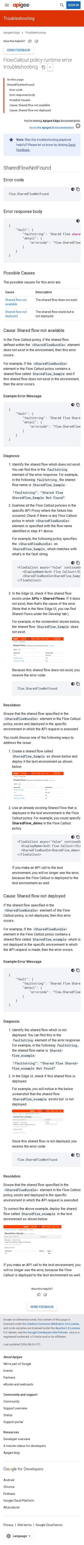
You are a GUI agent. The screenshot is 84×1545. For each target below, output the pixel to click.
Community (11, 1401)
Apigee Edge (11, 32)
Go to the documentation (51, 127)
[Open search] (62, 5)
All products (11, 1507)
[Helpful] (30, 41)
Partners (9, 1377)
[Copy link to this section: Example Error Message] (45, 396)
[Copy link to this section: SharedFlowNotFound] (55, 168)
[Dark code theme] (72, 189)
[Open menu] (7, 5)
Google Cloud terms (49, 1525)
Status (7, 1415)
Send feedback (18, 50)
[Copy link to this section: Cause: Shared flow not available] (68, 330)
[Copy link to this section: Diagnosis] (24, 456)
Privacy (8, 1525)
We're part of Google (17, 1364)
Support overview (15, 1408)
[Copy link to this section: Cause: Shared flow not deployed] (69, 896)
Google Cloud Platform (18, 1500)
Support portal (13, 1422)
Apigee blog (11, 1452)
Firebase (9, 1493)
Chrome (8, 1487)
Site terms (24, 1525)
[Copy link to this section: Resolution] (24, 705)
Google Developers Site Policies (47, 1332)
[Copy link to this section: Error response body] (46, 211)
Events (8, 1370)
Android (8, 1480)
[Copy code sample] (78, 189)
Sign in (73, 5)
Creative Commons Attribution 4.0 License (53, 1323)
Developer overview (16, 1439)
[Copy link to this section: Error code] (28, 180)
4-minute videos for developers (24, 1446)
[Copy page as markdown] (43, 67)
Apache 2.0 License (67, 1328)
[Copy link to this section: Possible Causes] (39, 273)
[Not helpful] (36, 41)
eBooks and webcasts (18, 1384)
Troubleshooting (18, 18)
